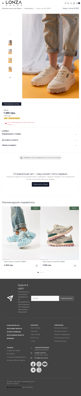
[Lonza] (14, 3)
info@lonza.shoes (41, 358)
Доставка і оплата (60, 331)
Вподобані (11, 353)
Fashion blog (13, 325)
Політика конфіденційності (16, 357)
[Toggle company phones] (68, 3)
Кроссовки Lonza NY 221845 (15, 261)
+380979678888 (42, 348)
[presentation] (10, 34)
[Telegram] (33, 370)
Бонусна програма (61, 328)
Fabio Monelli (35, 334)
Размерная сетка (11, 104)
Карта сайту (23, 383)
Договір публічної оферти (16, 360)
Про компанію (36, 328)
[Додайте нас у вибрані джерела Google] (38, 370)
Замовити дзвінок (42, 350)
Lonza (33, 341)
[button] (38, 272)
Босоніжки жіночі (15, 335)
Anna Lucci (34, 337)
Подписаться (66, 298)
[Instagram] (38, 364)
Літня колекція (14, 332)
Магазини (34, 331)
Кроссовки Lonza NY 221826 (54, 261)
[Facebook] (33, 364)
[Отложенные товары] (66, 3)
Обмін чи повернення (62, 334)
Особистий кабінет (13, 350)
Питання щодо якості (62, 337)
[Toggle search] (71, 3)
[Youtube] (44, 364)
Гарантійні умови (60, 341)
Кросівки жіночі (14, 328)
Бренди (10, 338)
